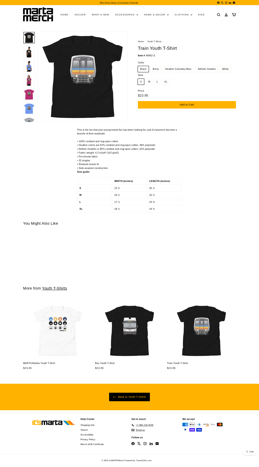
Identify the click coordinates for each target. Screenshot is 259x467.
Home (64, 14)
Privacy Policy (87, 439)
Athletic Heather (207, 69)
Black (143, 69)
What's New (100, 14)
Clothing (182, 14)
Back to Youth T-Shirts (131, 396)
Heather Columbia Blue (178, 69)
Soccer (80, 14)
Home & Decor (155, 14)
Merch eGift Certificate (92, 444)
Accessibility (87, 434)
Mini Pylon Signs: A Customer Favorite (119, 2)
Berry (156, 69)
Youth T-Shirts (154, 41)
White (225, 69)
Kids (201, 14)
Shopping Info (87, 425)
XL (165, 81)
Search (84, 430)
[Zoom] (82, 77)
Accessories (125, 14)
